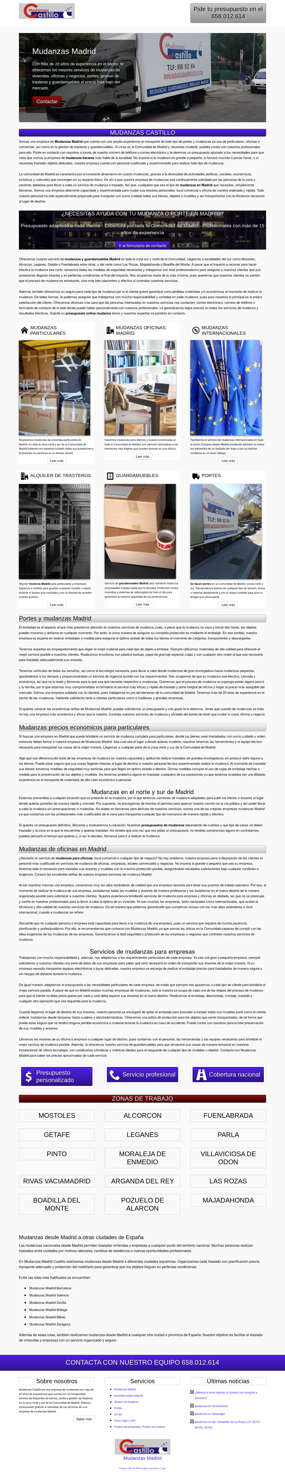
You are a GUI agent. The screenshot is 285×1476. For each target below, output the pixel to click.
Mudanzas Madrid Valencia (49, 1295)
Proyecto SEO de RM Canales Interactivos (139, 1468)
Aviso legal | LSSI (124, 1420)
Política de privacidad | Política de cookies (139, 1426)
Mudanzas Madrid (125, 1389)
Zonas (118, 1414)
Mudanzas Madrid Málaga (48, 1309)
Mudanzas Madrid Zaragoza (49, 1324)
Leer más (56, 460)
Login (163, 1468)
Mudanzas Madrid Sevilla (47, 1302)
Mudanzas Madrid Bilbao (47, 1317)
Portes (118, 1408)
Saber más (84, 1419)
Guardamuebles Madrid (128, 1395)
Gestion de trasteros (126, 1402)
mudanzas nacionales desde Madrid (54, 1245)
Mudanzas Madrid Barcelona (50, 1288)
